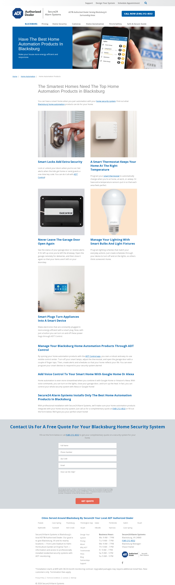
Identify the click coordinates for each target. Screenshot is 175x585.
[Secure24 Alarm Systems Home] (36, 13)
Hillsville (98, 528)
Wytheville (42, 528)
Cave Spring (56, 523)
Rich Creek (70, 528)
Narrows (112, 528)
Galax (97, 523)
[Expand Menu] (67, 24)
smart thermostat (111, 176)
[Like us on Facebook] (122, 563)
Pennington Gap (86, 523)
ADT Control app (92, 356)
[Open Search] (146, 3)
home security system (106, 101)
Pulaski (40, 523)
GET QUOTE (87, 501)
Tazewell (55, 528)
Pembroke (113, 523)
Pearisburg (70, 523)
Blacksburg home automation (51, 104)
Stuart (139, 523)
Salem (125, 523)
